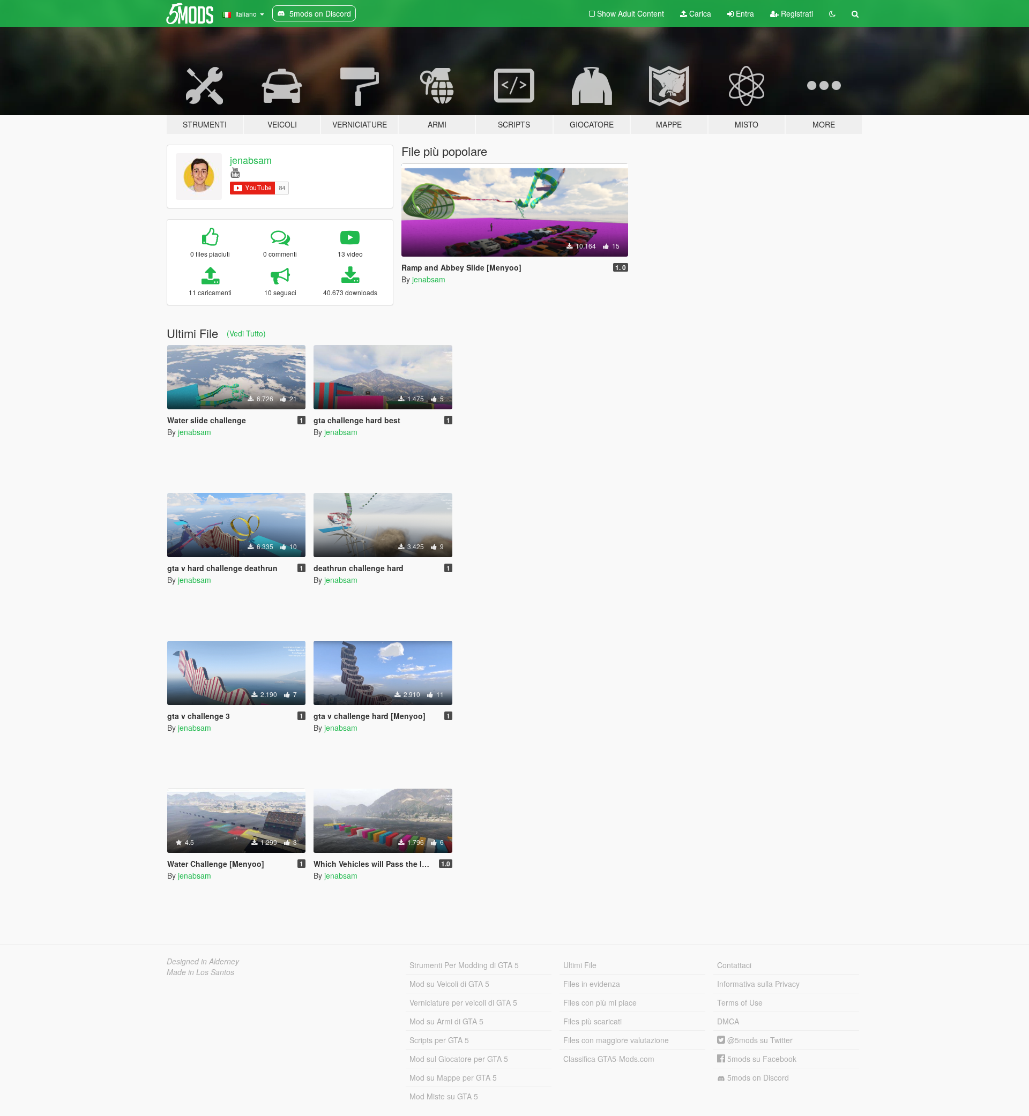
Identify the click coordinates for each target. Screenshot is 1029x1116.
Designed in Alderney (203, 961)
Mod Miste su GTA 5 (443, 1096)
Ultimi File (579, 965)
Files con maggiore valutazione (616, 1040)
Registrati (796, 13)
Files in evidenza (591, 983)
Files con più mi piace (600, 1002)
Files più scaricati (592, 1021)
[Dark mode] (832, 13)
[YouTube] (235, 171)
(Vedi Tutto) (246, 333)
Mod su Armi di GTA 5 (446, 1021)
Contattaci (734, 965)
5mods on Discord (757, 1077)
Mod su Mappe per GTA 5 (453, 1077)
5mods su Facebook (760, 1058)
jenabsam (251, 160)
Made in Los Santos (200, 972)
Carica (699, 13)
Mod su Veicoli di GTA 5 (449, 983)
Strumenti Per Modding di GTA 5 (464, 965)
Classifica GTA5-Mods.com (608, 1058)
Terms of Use (740, 1002)
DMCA (728, 1021)
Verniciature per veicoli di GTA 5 (463, 1002)
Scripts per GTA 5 (439, 1040)
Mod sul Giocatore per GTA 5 (458, 1058)
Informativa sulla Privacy (758, 983)
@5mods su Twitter (759, 1040)
